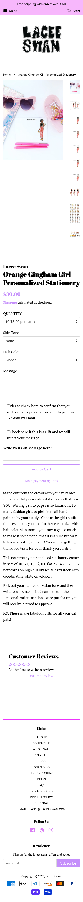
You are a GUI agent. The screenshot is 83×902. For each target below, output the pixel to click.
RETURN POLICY (41, 797)
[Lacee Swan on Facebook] (32, 831)
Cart (76, 11)
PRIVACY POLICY (41, 791)
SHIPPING (41, 803)
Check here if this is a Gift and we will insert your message (38, 434)
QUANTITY (12, 313)
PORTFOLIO (41, 767)
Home (7, 74)
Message (10, 371)
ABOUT (42, 737)
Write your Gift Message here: (27, 448)
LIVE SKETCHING (41, 773)
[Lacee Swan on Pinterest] (41, 831)
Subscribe (68, 863)
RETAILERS (41, 755)
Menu (12, 11)
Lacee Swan (53, 876)
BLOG (42, 761)
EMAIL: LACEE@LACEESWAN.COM (42, 809)
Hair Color (11, 351)
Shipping (10, 302)
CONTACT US (41, 743)
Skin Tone (11, 332)
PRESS (41, 779)
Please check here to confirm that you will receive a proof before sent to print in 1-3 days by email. (40, 412)
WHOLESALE (41, 749)
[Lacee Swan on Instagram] (50, 831)
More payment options (41, 481)
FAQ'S (42, 785)
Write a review (41, 675)
